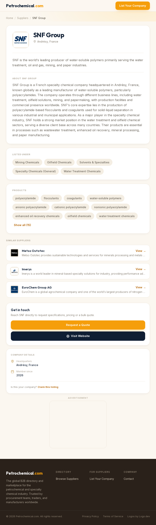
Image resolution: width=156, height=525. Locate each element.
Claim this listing (48, 386)
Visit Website (80, 336)
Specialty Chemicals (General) (35, 171)
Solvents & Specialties (94, 162)
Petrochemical (24, 5)
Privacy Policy (90, 516)
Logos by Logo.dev (138, 516)
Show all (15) (22, 225)
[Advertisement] (78, 424)
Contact (129, 478)
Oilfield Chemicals (59, 162)
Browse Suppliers (67, 478)
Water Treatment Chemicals (82, 171)
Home (9, 18)
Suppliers (22, 18)
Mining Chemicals (27, 162)
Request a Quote (78, 325)
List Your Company (132, 5)
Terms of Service (113, 516)
